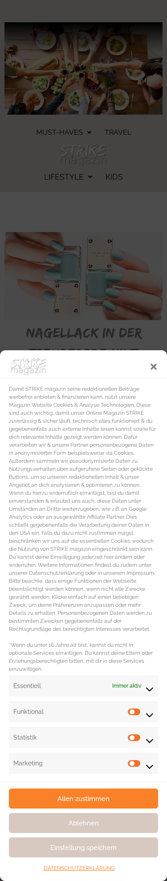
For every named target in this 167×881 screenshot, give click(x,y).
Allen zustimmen (83, 799)
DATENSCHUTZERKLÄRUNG (79, 868)
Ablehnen (84, 823)
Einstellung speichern (83, 848)
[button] (153, 365)
